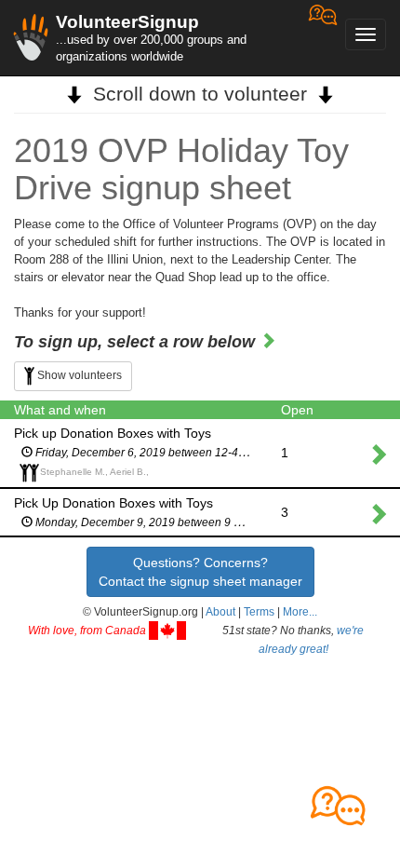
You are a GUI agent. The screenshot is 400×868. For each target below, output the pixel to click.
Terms (259, 611)
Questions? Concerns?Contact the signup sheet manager (200, 572)
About (220, 611)
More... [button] (300, 611)
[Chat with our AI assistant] (322, 37)
